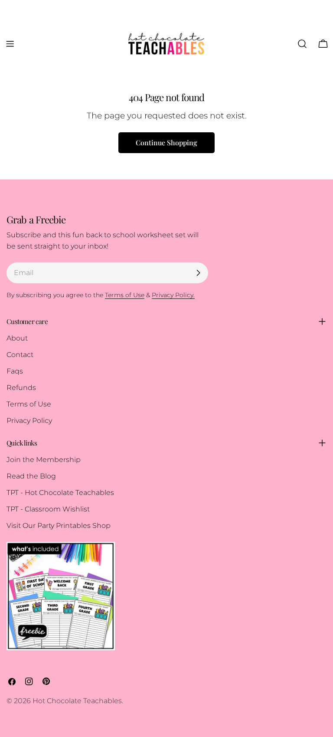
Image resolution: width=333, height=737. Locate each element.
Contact (20, 354)
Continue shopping (166, 142)
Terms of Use (29, 404)
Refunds (21, 387)
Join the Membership (44, 459)
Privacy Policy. (173, 295)
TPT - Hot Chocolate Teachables (60, 492)
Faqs (15, 371)
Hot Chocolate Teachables (77, 701)
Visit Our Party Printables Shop (59, 525)
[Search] (302, 43)
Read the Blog (31, 476)
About (17, 338)
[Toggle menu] (10, 43)
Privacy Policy (29, 420)
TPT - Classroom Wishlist (48, 509)
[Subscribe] (198, 273)
